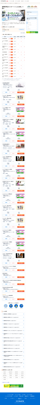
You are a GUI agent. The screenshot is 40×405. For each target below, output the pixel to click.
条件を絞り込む (22, 29)
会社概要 (6, 398)
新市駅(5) (22, 377)
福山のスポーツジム (12, 3)
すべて (28, 20)
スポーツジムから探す (17, 394)
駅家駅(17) (16, 375)
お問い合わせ (19, 398)
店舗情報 (6, 92)
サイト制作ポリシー (12, 398)
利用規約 (26, 398)
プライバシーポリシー (32, 398)
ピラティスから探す (29, 394)
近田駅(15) (4, 377)
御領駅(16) (22, 375)
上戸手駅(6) (16, 377)
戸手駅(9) (10, 377)
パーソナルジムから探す (10, 394)
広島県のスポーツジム (6, 3)
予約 (11, 38)
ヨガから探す (23, 394)
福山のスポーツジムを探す (6, 382)
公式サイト (13, 92)
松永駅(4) (5, 379)
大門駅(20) (10, 375)
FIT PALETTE (2, 3)
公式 (9, 38)
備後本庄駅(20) (4, 375)
